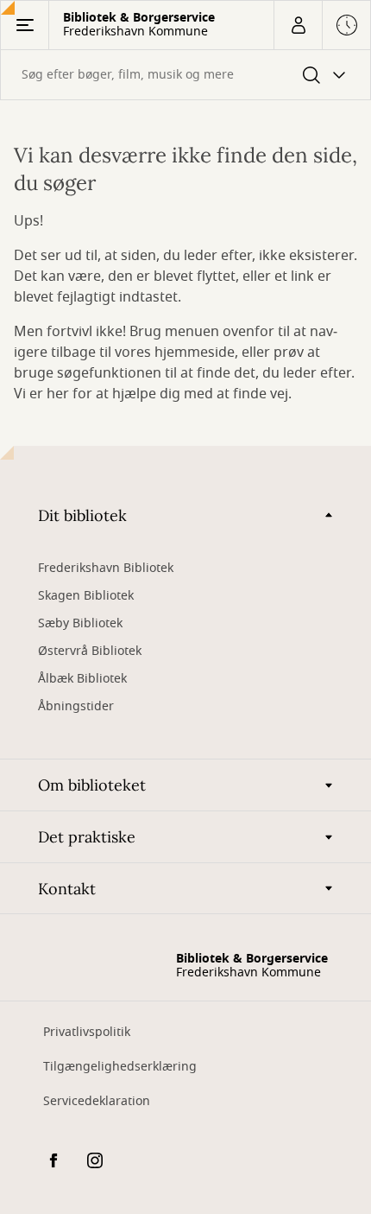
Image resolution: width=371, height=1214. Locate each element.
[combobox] (185, 74)
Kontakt (67, 889)
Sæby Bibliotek (80, 623)
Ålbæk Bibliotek (82, 679)
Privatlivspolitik (86, 1032)
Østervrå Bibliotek (89, 651)
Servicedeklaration (96, 1101)
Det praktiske (86, 837)
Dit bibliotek (82, 515)
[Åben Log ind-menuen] (298, 25)
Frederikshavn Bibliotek (105, 568)
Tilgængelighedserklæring (120, 1067)
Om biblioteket (92, 785)
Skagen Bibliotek (86, 596)
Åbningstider (76, 706)
